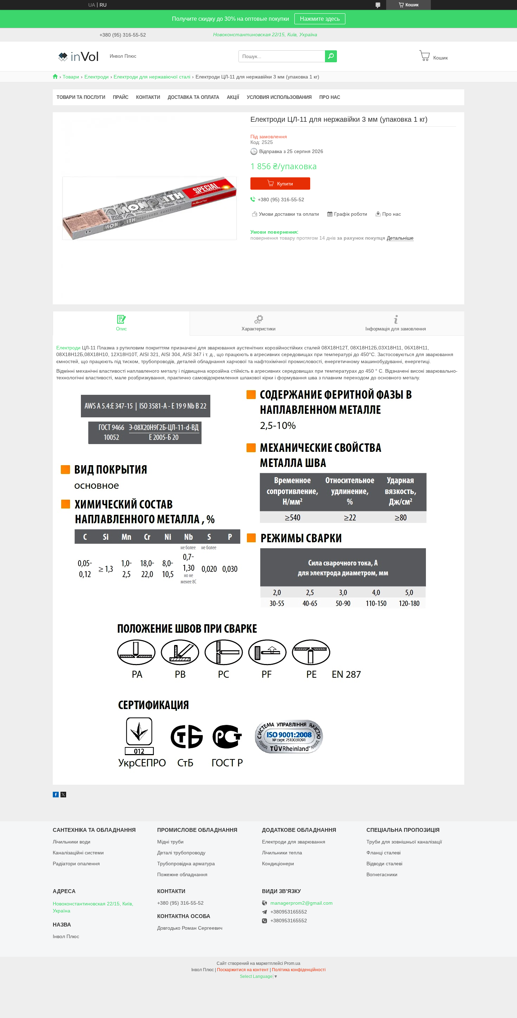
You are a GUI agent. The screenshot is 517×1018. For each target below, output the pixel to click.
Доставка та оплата (193, 97)
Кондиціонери (278, 863)
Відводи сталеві (384, 863)
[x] (63, 795)
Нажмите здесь (320, 19)
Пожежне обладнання (182, 874)
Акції (233, 97)
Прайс (120, 97)
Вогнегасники (381, 874)
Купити (285, 183)
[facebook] (56, 795)
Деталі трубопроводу (181, 852)
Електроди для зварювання (293, 842)
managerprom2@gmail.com (301, 903)
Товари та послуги (81, 97)
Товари (71, 77)
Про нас (329, 97)
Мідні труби (170, 842)
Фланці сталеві (383, 852)
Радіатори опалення (76, 863)
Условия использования (279, 97)
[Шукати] (331, 56)
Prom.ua (292, 963)
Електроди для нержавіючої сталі (152, 77)
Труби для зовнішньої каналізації (404, 842)
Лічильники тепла (282, 852)
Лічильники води (71, 842)
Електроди (96, 77)
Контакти (148, 97)
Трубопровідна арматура (186, 863)
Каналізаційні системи (78, 852)
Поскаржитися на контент (243, 969)
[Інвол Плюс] (79, 56)
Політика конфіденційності (299, 969)
